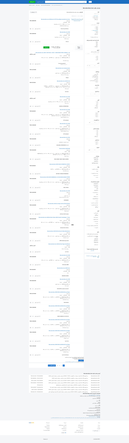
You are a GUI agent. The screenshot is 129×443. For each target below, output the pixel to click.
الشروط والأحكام (80, 425)
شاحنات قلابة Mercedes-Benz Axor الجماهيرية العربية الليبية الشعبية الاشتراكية (88, 417)
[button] (33, 29)
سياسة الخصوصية (73, 361)
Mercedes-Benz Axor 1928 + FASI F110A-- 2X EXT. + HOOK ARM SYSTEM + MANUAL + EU (53, 52)
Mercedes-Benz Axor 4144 (65, 190)
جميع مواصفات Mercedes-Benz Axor (94, 395)
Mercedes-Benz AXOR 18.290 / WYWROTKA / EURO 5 (60, 164)
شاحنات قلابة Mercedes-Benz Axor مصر (70, 417)
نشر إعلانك (46, 47)
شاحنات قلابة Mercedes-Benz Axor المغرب (57, 417)
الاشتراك (81, 360)
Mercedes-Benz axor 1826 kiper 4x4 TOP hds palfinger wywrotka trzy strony (55, 19)
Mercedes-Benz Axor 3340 (65, 279)
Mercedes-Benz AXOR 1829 (64, 148)
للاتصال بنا (98, 428)
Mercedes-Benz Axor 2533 (65, 137)
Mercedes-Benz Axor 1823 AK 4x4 (63, 81)
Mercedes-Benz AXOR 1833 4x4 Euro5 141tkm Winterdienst (58, 231)
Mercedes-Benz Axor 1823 (95, 389)
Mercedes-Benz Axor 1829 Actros (63, 268)
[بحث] (85, 2)
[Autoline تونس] (96, 2)
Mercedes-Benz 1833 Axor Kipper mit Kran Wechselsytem (59, 203)
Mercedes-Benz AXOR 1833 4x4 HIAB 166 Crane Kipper (59, 292)
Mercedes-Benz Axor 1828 (65, 255)
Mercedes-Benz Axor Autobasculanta (63, 68)
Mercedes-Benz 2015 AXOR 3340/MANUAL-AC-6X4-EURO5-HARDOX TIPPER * (55, 177)
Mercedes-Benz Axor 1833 (65, 123)
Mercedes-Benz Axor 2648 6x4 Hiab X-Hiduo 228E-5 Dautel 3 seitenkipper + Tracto (54, 217)
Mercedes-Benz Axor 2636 (65, 32)
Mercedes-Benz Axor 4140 (95, 391)
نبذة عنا (99, 425)
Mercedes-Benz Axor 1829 (65, 109)
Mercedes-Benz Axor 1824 (95, 380)
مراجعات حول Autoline (79, 430)
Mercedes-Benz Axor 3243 (65, 96)
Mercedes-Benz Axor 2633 (95, 382)
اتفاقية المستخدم (67, 361)
